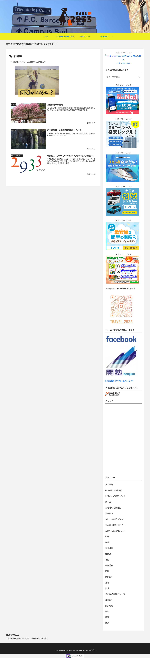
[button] (139, 77)
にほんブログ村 (123, 63)
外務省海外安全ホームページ (118, 381)
